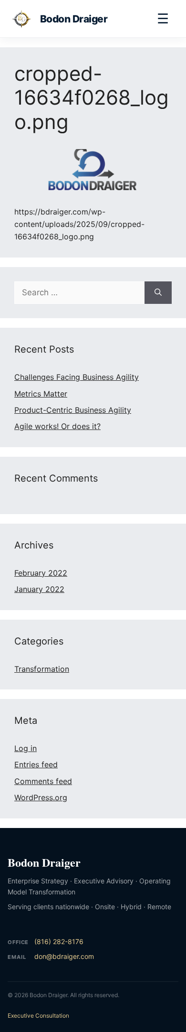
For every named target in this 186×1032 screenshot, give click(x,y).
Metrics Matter (40, 393)
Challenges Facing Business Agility (76, 377)
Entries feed (36, 764)
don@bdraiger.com (64, 956)
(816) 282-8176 (58, 941)
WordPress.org (40, 797)
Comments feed (43, 781)
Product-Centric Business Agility (72, 410)
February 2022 (40, 573)
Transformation (41, 669)
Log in (25, 748)
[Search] (158, 292)
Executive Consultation (38, 1015)
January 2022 (39, 589)
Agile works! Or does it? (57, 426)
